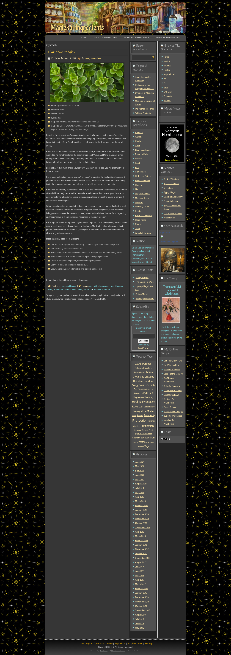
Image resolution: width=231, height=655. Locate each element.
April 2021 (139, 471)
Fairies (142, 385)
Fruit (137, 167)
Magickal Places (142, 194)
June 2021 (139, 462)
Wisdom (141, 446)
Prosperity (149, 415)
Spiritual (167, 66)
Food (137, 163)
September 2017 (142, 558)
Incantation (148, 402)
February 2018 (141, 540)
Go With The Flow (171, 365)
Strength (136, 438)
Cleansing (138, 377)
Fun (165, 83)
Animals (139, 137)
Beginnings (139, 372)
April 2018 (139, 532)
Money (136, 411)
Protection (58, 290)
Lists (137, 189)
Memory (151, 407)
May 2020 (139, 479)
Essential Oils (141, 154)
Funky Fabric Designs (173, 412)
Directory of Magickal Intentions (144, 95)
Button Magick (142, 294)
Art (165, 79)
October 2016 (141, 606)
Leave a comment (102, 290)
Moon (143, 411)
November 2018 (142, 519)
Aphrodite (93, 286)
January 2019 (141, 510)
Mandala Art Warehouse (169, 422)
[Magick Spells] (162, 238)
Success (145, 438)
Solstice (145, 430)
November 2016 (142, 602)
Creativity (149, 377)
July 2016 (139, 619)
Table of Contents (143, 113)
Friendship (142, 389)
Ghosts (137, 393)
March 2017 (140, 584)
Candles (139, 141)
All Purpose (144, 364)
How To (138, 185)
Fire (135, 389)
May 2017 (139, 575)
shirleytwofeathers (93, 58)
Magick (167, 61)
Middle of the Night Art (173, 374)
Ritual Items (140, 220)
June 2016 (139, 623)
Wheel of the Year (143, 233)
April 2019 (139, 497)
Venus (79, 290)
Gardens (149, 389)
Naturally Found (142, 207)
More (166, 87)
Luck (141, 407)
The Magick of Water (145, 282)
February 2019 (141, 506)
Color (137, 146)
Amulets (139, 133)
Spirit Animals (141, 433)
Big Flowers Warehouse (169, 380)
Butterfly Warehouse (173, 416)
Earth (146, 381)
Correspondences (143, 150)
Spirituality (99, 643)
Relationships (70, 290)
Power (140, 416)
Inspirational (169, 74)
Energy (135, 385)
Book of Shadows (171, 179)
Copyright (168, 96)
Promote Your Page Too (169, 242)
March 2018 (140, 536)
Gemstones (140, 172)
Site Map (168, 92)
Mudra (150, 411)
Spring (149, 433)
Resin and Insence (143, 215)
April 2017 (139, 580)
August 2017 (140, 562)
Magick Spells (165, 233)
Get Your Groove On (173, 361)
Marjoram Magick (61, 52)
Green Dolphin (170, 407)
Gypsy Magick (170, 192)
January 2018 (141, 545)
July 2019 (139, 488)
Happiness (104, 286)
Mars (50, 290)
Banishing (147, 368)
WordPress (103, 651)
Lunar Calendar (172, 160)
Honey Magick (142, 278)
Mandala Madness (172, 369)
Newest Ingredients (168, 38)
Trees (137, 229)
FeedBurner (143, 348)
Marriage (119, 286)
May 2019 (139, 492)
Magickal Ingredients (77, 27)
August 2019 (140, 484)
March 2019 (140, 501)
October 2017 (141, 554)
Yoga (146, 446)
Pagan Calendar (171, 201)
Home (83, 38)
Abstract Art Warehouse (169, 401)
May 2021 (139, 466)
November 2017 (142, 549)
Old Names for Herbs (144, 109)
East (151, 381)
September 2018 (142, 527)
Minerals (139, 202)
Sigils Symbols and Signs (172, 207)
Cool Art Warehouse (173, 390)
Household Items (142, 181)
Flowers (138, 159)
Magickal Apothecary (173, 197)
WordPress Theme (118, 651)
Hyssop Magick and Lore (144, 288)
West (147, 442)
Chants (148, 372)
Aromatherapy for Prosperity (143, 79)
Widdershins (169, 218)
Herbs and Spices (69, 286)
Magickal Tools (142, 198)
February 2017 (141, 588)
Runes (138, 224)
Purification (147, 426)
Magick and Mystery (105, 38)
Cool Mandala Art (171, 395)
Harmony (149, 397)
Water (86, 290)
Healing (137, 401)
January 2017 (141, 593)
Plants (138, 211)
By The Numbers (171, 184)
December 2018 (142, 514)
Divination (138, 381)
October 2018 (141, 523)
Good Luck (147, 393)
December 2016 (142, 597)
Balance (139, 368)
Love (112, 286)
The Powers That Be (173, 213)
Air (136, 364)
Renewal (137, 430)
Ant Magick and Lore (145, 299)
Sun (152, 438)
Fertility (151, 385)
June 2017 (139, 571)
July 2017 (139, 567)
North (134, 415)
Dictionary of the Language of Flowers (144, 87)
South (151, 430)
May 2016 (139, 628)
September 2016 (142, 610)
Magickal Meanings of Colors (145, 103)
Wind (152, 442)
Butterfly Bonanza (172, 386)
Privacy (167, 101)
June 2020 (139, 475)
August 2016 (140, 615)
